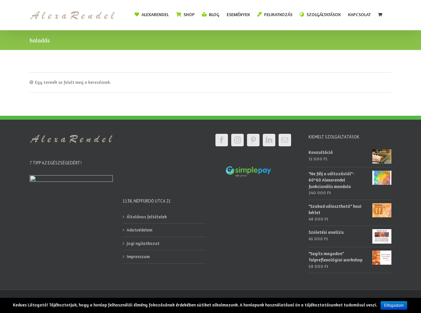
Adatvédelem (139, 229)
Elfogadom (394, 305)
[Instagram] (237, 140)
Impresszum (138, 256)
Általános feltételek (147, 216)
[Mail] (285, 140)
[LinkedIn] (269, 140)
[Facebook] (221, 140)
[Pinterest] (253, 140)
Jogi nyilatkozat (143, 243)
